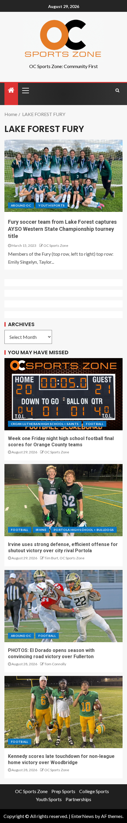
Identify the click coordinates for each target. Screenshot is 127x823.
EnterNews (82, 816)
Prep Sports (63, 791)
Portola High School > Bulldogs (84, 530)
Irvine (41, 530)
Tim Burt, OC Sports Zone (64, 558)
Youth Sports (51, 205)
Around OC (21, 205)
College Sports (94, 791)
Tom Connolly (55, 664)
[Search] (117, 90)
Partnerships (78, 799)
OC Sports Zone (55, 245)
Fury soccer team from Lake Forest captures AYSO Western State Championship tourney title (62, 229)
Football (94, 424)
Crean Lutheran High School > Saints (45, 424)
